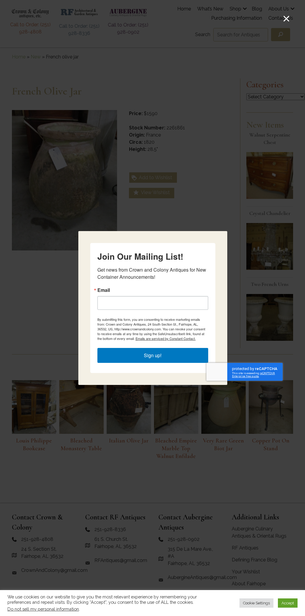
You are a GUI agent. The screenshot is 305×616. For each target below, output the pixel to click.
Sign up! (152, 355)
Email (103, 290)
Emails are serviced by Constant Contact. (166, 338)
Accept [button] (287, 603)
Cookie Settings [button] (256, 603)
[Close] (286, 18)
